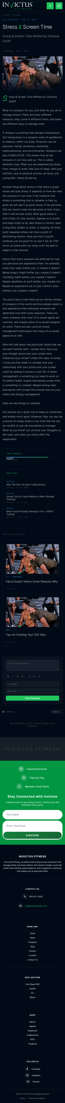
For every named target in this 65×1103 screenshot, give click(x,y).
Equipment (32, 1030)
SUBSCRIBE (32, 835)
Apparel (32, 1026)
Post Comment (32, 698)
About (32, 938)
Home (32, 933)
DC (32, 993)
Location (32, 955)
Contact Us (33, 960)
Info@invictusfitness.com (36, 906)
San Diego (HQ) (32, 984)
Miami (32, 997)
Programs (32, 942)
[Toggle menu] (59, 5)
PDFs (32, 1039)
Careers (32, 951)
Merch (32, 1022)
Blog (33, 946)
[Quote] (39, 676)
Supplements (32, 1035)
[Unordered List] (34, 676)
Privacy (23, 1098)
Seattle (32, 988)
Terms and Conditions (37, 1098)
